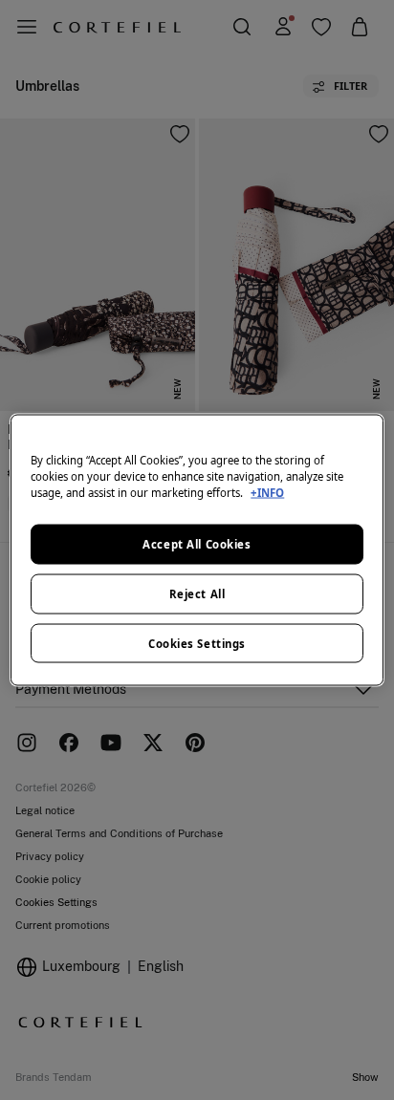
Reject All (197, 593)
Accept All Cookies (196, 543)
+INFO (267, 492)
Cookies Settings (197, 643)
